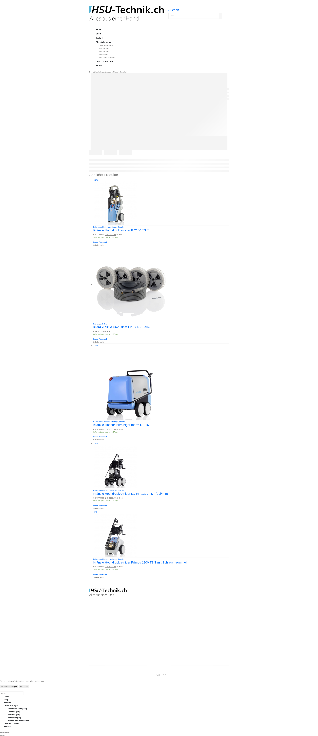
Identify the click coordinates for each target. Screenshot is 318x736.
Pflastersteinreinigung (106, 45)
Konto (202, 640)
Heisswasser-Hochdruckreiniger (105, 422)
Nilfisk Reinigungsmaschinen (141, 643)
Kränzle (121, 227)
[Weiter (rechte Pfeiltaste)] (3, 735)
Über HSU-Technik (104, 61)
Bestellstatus (169, 649)
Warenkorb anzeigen (9, 686)
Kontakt (99, 66)
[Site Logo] (126, 13)
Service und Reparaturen (107, 57)
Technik (99, 38)
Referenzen (169, 652)
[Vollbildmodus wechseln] (3, 732)
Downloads (204, 646)
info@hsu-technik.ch (98, 617)
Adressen (204, 649)
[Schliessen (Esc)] (8, 732)
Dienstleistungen (103, 42)
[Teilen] (6, 732)
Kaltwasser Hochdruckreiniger (105, 227)
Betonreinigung (104, 54)
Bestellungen (205, 643)
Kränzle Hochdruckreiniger (140, 640)
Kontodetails (205, 652)
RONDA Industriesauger (139, 649)
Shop (98, 34)
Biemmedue (134, 652)
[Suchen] (221, 16)
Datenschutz (169, 658)
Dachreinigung (104, 48)
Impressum (169, 655)
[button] (173, 10)
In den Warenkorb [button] (100, 242)
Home (98, 29)
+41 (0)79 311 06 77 (97, 620)
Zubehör (103, 324)
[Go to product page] (161, 284)
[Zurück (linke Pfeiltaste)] (1, 735)
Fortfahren (24, 686)
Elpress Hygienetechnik (139, 646)
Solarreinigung (104, 51)
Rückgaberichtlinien (172, 646)
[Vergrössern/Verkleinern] (1, 732)
